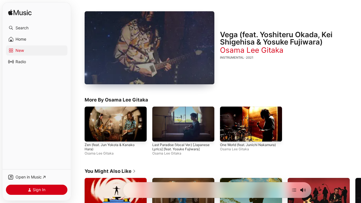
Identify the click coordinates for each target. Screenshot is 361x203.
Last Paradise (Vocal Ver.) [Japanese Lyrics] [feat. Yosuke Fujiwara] (181, 147)
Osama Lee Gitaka (251, 50)
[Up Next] (294, 190)
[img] (20, 13)
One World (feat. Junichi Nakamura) (248, 145)
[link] (110, 171)
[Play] (149, 48)
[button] (36, 28)
